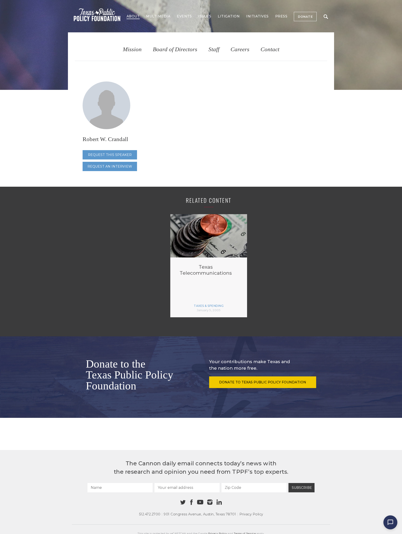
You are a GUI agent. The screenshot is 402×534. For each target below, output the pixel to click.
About (133, 16)
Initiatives (257, 16)
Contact (270, 49)
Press (281, 16)
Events (184, 16)
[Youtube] (200, 502)
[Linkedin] (219, 502)
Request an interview (109, 166)
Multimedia (158, 16)
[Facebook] (191, 502)
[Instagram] (209, 502)
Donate (305, 16)
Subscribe (302, 488)
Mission (132, 49)
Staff (213, 49)
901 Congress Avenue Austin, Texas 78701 (200, 514)
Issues (204, 16)
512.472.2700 (150, 514)
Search (325, 16)
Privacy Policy (251, 514)
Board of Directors (175, 49)
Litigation (229, 16)
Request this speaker (110, 155)
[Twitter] (183, 502)
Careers (240, 49)
